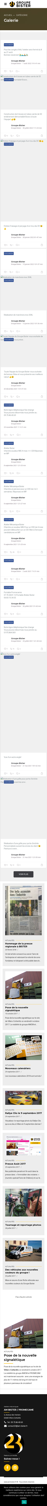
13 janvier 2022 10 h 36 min (33, 324)
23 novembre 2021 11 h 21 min (15, 427)
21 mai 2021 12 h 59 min (32, 857)
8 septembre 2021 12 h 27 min (15, 504)
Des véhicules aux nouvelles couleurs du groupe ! (21, 1271)
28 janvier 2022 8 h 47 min (32, 237)
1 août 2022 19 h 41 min (31, 63)
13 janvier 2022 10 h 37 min (33, 264)
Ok (24, 1502)
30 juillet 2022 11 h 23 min (32, 128)
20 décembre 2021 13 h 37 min (15, 389)
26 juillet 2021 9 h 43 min (32, 606)
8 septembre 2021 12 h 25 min (15, 544)
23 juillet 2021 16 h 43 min (32, 641)
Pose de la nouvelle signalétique (16, 1009)
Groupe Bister (18, 61)
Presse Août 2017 (15, 1163)
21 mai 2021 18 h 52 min (32, 766)
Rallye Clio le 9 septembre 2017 (23, 1113)
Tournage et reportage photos (23, 1225)
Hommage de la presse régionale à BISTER (18, 945)
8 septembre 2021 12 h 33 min (15, 465)
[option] (23, 985)
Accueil (8, 15)
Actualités (9, 940)
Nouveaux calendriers (18, 1068)
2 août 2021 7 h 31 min (31, 571)
